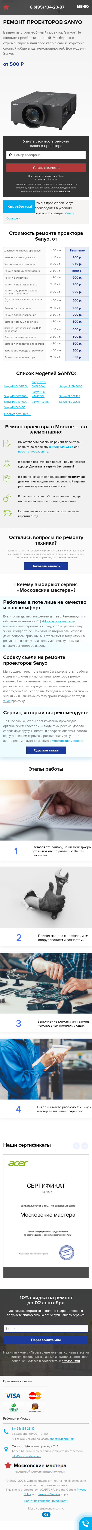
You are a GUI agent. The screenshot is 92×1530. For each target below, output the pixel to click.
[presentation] (76, 1145)
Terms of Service (49, 1494)
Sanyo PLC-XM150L (16, 386)
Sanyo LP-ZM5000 (70, 386)
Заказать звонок (46, 566)
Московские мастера (58, 621)
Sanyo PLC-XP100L (15, 402)
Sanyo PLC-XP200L (16, 396)
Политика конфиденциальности (46, 1501)
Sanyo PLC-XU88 (69, 396)
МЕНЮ (83, 6)
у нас (6, 701)
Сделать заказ (46, 750)
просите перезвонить (33, 451)
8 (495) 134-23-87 (47, 7)
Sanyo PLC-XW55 (14, 407)
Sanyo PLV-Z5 (40, 402)
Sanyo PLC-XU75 (69, 402)
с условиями (63, 191)
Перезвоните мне (46, 1340)
